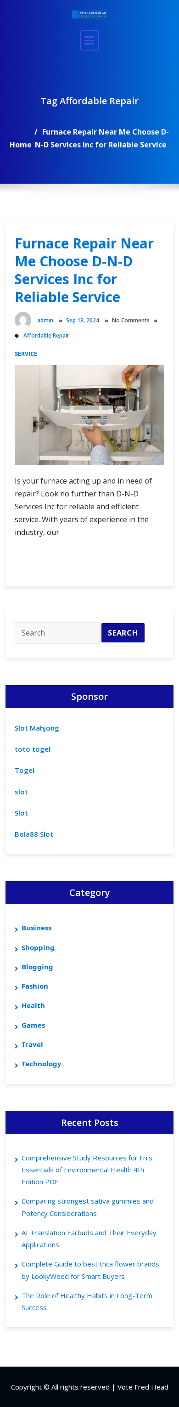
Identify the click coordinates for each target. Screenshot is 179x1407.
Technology (42, 1063)
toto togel (32, 749)
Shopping (38, 947)
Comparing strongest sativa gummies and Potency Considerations (88, 1206)
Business (36, 927)
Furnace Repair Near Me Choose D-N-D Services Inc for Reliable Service (84, 270)
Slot (21, 812)
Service (26, 354)
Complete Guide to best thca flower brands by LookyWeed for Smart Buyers (90, 1269)
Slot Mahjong (37, 727)
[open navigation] (89, 40)
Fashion (35, 986)
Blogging (37, 966)
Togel (24, 770)
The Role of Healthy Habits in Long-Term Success (87, 1301)
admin (45, 320)
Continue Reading (69, 564)
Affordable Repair (46, 335)
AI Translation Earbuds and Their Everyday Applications (89, 1238)
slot (21, 791)
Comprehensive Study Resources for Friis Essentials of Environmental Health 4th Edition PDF (87, 1170)
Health (33, 1005)
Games (33, 1025)
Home (21, 145)
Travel (32, 1044)
